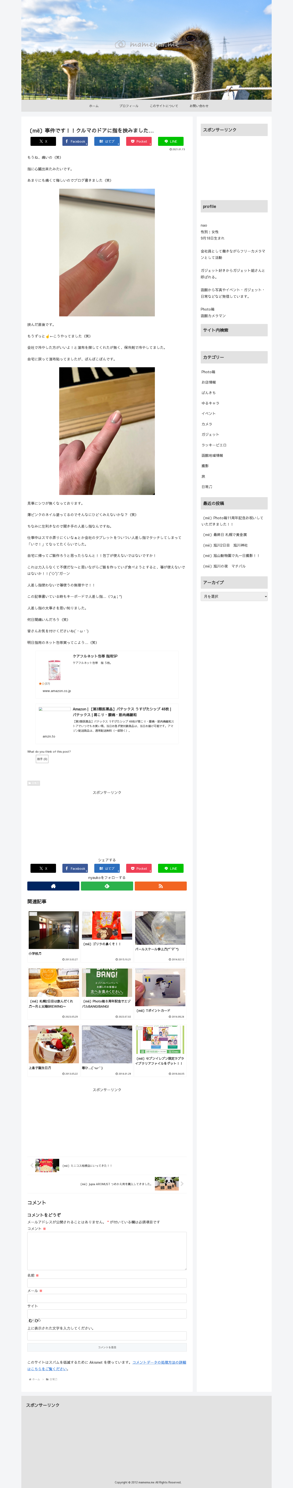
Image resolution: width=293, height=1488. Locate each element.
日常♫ (35, 783)
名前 (33, 1275)
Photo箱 (208, 371)
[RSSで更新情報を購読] (161, 886)
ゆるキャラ (210, 403)
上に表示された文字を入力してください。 (61, 1328)
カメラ (207, 424)
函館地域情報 (212, 455)
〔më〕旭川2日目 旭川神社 (225, 545)
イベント (209, 413)
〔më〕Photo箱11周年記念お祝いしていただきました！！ (233, 521)
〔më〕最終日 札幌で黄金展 (224, 534)
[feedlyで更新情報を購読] (107, 886)
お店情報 (209, 382)
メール (35, 1290)
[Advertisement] (107, 824)
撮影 (205, 465)
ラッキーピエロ (214, 444)
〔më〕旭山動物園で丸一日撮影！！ (231, 555)
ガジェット (210, 434)
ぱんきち (209, 392)
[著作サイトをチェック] (53, 886)
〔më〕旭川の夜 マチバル (224, 566)
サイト (32, 1305)
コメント (36, 1228)
